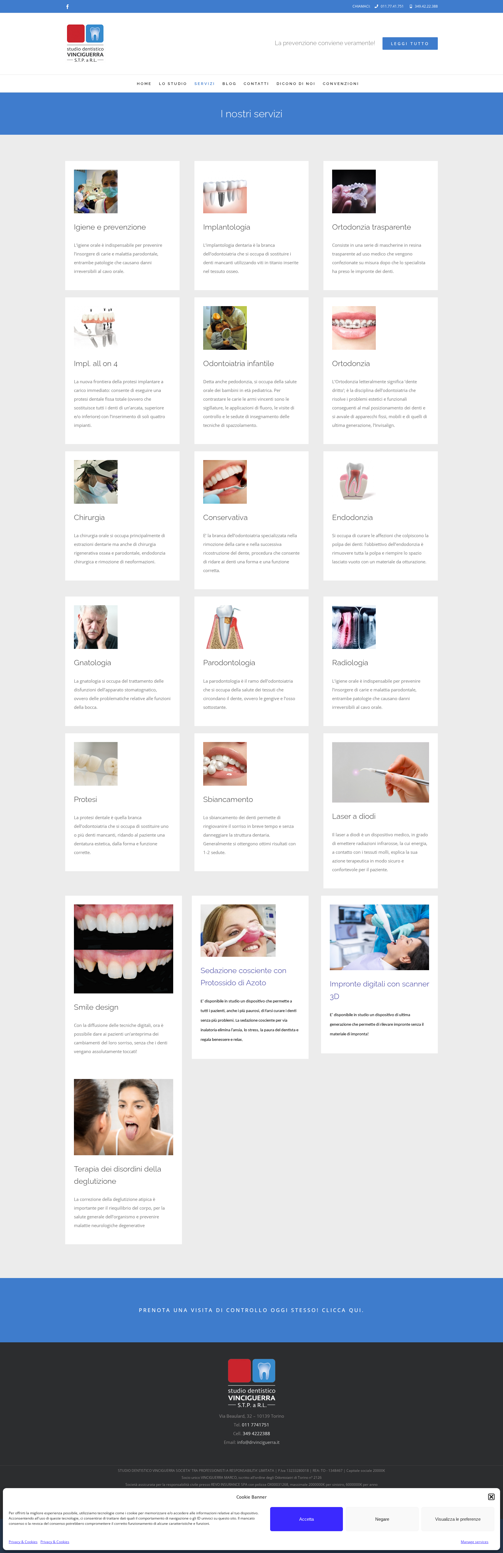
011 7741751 (255, 1425)
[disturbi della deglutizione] (123, 1081)
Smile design (96, 1007)
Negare (382, 1519)
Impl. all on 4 (96, 363)
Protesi (85, 799)
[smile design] (123, 906)
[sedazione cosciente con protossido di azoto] (238, 906)
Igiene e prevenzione (110, 227)
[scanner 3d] (379, 906)
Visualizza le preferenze (458, 1519)
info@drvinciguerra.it (258, 1442)
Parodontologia (229, 662)
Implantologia (226, 227)
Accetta (306, 1519)
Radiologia (350, 662)
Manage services (474, 1541)
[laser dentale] (380, 744)
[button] (491, 1497)
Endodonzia (352, 517)
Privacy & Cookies (23, 1541)
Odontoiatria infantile (238, 363)
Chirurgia (89, 517)
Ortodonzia (351, 363)
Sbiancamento (228, 799)
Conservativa (225, 517)
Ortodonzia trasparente (371, 227)
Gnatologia (92, 662)
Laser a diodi (354, 816)
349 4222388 (256, 1433)
